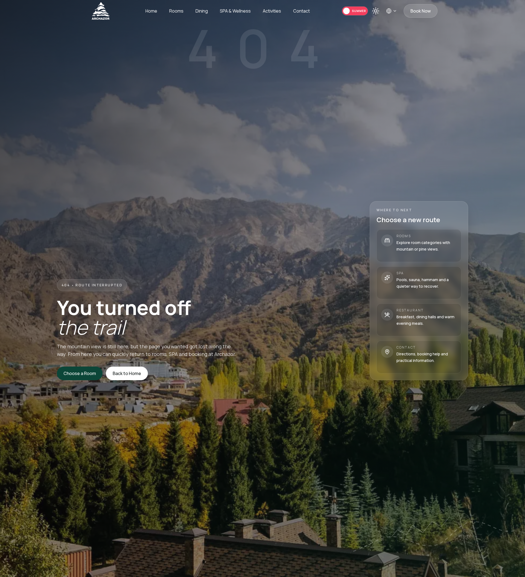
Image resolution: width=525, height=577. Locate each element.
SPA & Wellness (235, 11)
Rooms (176, 11)
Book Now (420, 11)
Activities (272, 11)
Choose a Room (79, 373)
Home (151, 11)
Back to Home (127, 373)
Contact (301, 11)
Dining (202, 11)
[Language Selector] (391, 10)
